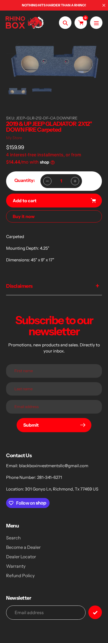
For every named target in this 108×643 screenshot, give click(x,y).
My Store (14, 137)
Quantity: (24, 180)
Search (13, 538)
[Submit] (95, 612)
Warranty (15, 566)
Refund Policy (20, 575)
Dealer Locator (21, 556)
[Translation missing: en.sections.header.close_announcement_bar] (104, 5)
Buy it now (24, 216)
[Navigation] (96, 22)
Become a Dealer (23, 547)
